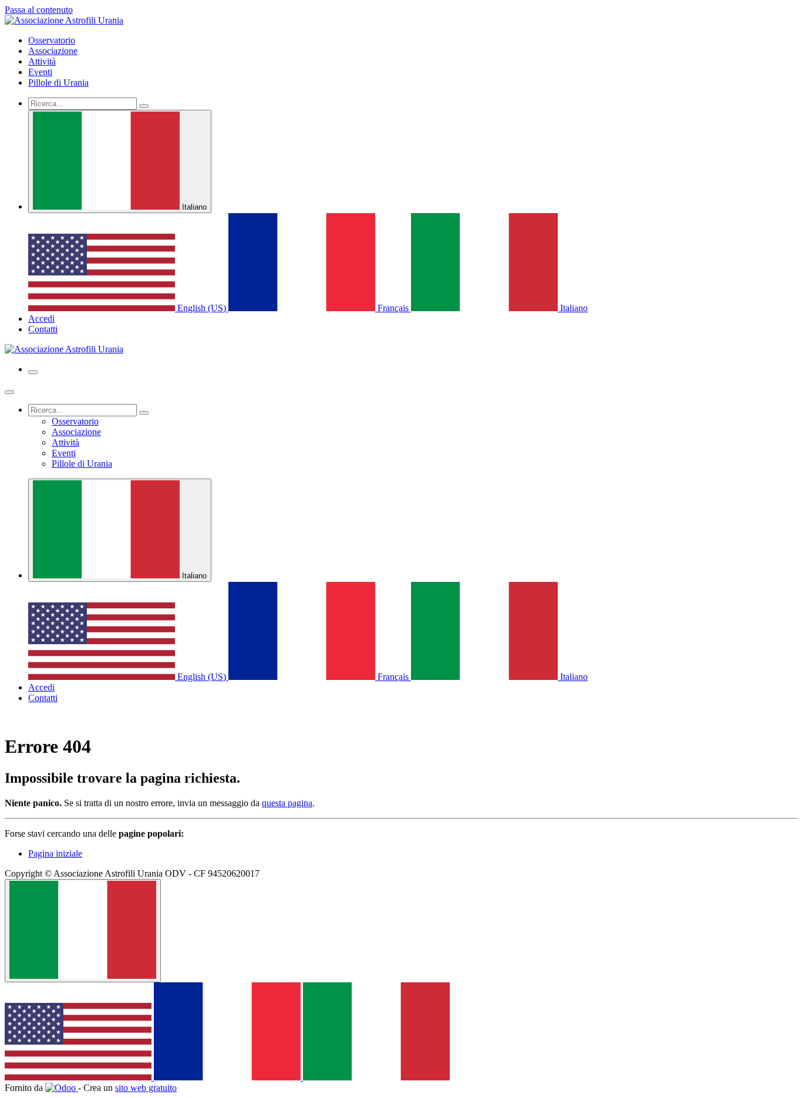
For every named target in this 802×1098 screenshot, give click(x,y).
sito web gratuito (146, 1088)
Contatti (43, 329)
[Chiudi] (9, 392)
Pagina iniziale (55, 853)
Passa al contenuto (39, 10)
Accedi (41, 319)
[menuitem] (51, 40)
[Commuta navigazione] (33, 372)
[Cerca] (144, 106)
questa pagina (287, 803)
